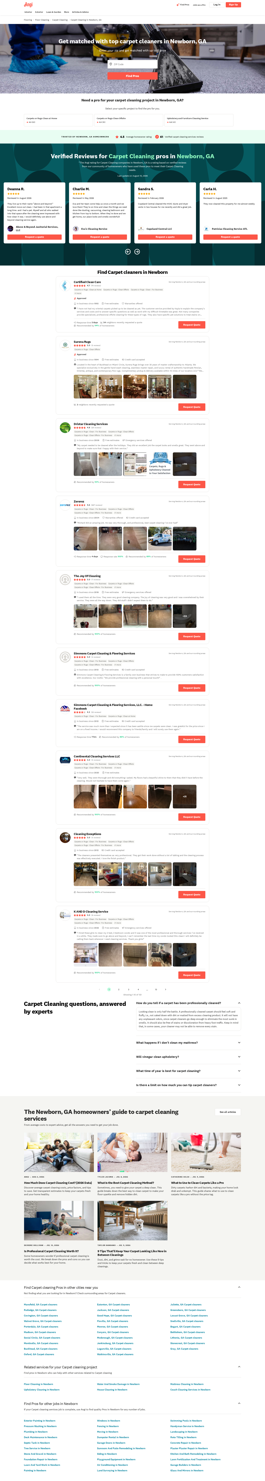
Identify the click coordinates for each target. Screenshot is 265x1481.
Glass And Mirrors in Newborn (186, 1470)
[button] (85, 386)
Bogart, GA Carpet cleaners (185, 1326)
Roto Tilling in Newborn (183, 1437)
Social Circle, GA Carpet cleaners (42, 1337)
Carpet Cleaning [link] (59, 19)
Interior (28, 12)
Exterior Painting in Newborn (39, 1420)
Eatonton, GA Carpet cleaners (113, 1304)
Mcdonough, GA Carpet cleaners (115, 1337)
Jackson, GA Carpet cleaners (113, 1310)
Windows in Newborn (108, 1420)
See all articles (228, 1112)
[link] (10, 229)
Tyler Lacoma (105, 1177)
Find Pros (132, 76)
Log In (216, 4)
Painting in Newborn (35, 1470)
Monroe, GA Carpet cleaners (112, 1326)
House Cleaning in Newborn (112, 1389)
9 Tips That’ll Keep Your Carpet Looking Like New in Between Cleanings (132, 1253)
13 (156, 989)
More (66, 12)
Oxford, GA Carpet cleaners (39, 1354)
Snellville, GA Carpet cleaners (186, 1321)
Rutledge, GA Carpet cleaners (40, 1310)
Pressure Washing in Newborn (40, 1426)
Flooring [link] (28, 19)
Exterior (39, 12)
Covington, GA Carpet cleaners (41, 1315)
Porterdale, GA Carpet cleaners (41, 1326)
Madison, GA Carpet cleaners (40, 1332)
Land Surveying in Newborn (112, 1470)
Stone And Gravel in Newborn (40, 1453)
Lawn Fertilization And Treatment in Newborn (195, 1459)
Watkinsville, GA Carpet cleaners (115, 1354)
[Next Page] (165, 989)
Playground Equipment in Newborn (116, 1459)
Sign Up (233, 4)
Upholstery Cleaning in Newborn (42, 1389)
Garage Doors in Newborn (111, 1442)
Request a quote (34, 236)
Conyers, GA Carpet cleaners (113, 1332)
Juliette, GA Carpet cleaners (186, 1304)
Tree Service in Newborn (37, 1448)
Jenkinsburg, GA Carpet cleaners (115, 1343)
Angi (26, 1177)
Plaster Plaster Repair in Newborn (189, 1448)
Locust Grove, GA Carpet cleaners (189, 1315)
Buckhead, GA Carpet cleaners (41, 1348)
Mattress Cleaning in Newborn (187, 1384)
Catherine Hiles (180, 1177)
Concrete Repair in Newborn (185, 1442)
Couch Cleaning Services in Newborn (190, 1389)
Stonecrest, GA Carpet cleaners (187, 1343)
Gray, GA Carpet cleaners (184, 1348)
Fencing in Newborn (108, 1426)
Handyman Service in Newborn (187, 1426)
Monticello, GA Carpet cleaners (41, 1343)
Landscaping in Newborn (184, 1431)
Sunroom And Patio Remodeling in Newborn (121, 1448)
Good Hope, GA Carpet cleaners (114, 1315)
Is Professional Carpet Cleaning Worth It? (51, 1251)
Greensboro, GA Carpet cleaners (188, 1310)
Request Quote (191, 324)
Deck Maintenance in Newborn (40, 1437)
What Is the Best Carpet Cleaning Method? (126, 1183)
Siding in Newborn (107, 1453)
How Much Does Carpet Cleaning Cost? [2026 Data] (58, 1183)
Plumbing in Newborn (36, 1431)
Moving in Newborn (107, 1431)
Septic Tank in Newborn (37, 1442)
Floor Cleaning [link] (42, 19)
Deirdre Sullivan (33, 1245)
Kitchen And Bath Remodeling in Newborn (193, 1453)
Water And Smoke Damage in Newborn (118, 1384)
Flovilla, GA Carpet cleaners (112, 1321)
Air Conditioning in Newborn (112, 1465)
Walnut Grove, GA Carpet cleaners (43, 1321)
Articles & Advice (80, 12)
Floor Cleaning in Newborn (38, 1384)
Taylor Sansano (107, 1245)
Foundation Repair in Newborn (40, 1459)
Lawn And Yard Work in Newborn (42, 1465)
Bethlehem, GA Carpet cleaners (187, 1332)
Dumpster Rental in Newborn (113, 1437)
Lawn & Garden (53, 12)
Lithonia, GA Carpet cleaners (186, 1337)
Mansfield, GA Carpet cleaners (40, 1304)
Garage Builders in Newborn (185, 1465)
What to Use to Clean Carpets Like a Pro (197, 1183)
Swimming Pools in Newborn (186, 1420)
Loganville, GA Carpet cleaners (114, 1348)
